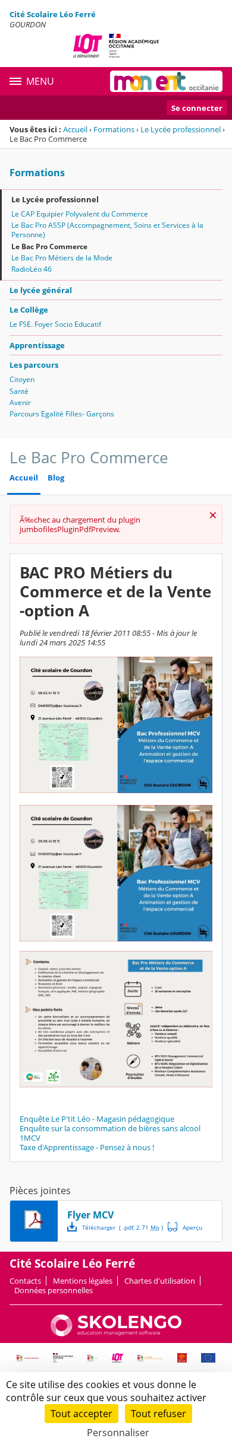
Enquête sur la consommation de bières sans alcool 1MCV (110, 1133)
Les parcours (34, 364)
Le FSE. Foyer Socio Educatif (55, 324)
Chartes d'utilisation (159, 1280)
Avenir (20, 402)
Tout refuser (158, 1413)
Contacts (25, 1280)
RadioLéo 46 (31, 269)
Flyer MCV (90, 1214)
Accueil (75, 129)
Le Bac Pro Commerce (49, 246)
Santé (19, 391)
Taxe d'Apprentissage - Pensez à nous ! (87, 1147)
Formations (113, 129)
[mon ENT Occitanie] (166, 81)
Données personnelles (53, 1290)
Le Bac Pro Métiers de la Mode (61, 258)
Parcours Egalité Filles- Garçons (62, 414)
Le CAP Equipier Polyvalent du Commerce (79, 214)
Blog (56, 478)
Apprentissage (37, 345)
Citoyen (22, 379)
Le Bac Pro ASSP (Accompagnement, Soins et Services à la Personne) (107, 230)
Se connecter (196, 108)
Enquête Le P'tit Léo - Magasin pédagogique (97, 1118)
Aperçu (185, 1226)
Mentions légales (82, 1280)
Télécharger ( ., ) (122, 1227)
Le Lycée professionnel (180, 129)
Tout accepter (81, 1413)
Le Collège (29, 309)
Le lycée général (41, 290)
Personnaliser (118, 1432)
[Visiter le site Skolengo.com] (116, 1333)
